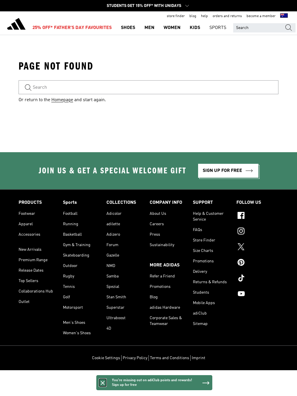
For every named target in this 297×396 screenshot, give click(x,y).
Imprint (198, 358)
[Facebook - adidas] (257, 216)
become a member (261, 16)
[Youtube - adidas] (257, 294)
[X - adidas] (257, 247)
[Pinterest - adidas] (257, 263)
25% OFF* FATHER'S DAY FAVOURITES (72, 28)
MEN (149, 28)
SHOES (128, 28)
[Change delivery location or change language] (284, 16)
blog (192, 16)
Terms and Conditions (169, 358)
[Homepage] (16, 25)
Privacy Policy (135, 358)
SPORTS (217, 28)
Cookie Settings (106, 358)
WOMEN (172, 28)
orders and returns (227, 16)
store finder (176, 16)
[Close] (102, 382)
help (204, 16)
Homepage (62, 100)
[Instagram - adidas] (257, 232)
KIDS (195, 28)
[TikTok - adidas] (257, 279)
